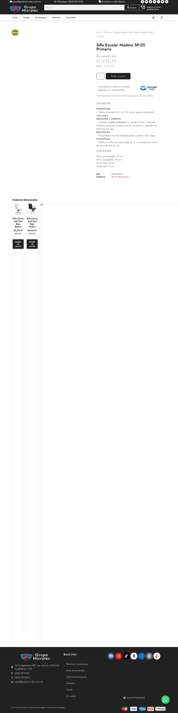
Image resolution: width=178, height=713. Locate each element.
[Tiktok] (150, 1)
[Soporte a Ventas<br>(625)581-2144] (143, 7)
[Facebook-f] (142, 1)
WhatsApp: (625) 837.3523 (69, 1)
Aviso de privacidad (75, 670)
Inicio (15, 17)
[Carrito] (161, 17)
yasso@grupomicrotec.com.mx (26, 1)
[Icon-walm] (158, 1)
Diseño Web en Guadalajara (56, 707)
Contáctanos (40, 17)
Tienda (26, 17)
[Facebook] (110, 656)
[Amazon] (154, 1)
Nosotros (56, 17)
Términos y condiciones (77, 664)
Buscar (132, 7)
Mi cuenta (70, 696)
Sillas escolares (120, 32)
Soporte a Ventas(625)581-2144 (154, 8)
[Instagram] (146, 1)
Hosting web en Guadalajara (37, 707)
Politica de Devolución (76, 676)
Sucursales (71, 17)
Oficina (107, 32)
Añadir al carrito (118, 76)
